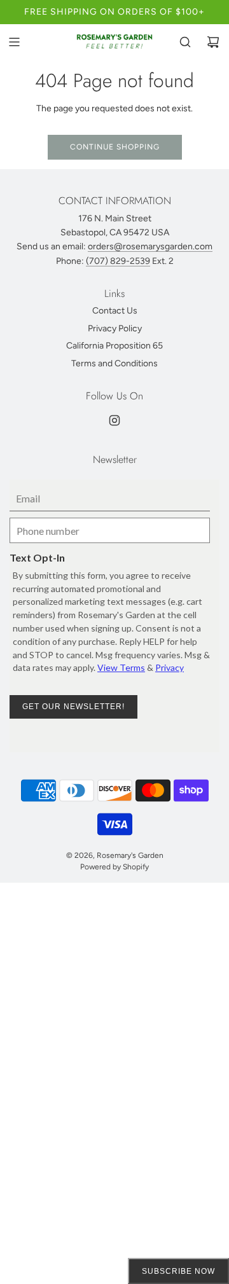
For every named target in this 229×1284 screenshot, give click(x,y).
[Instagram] (114, 420)
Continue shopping (115, 146)
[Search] (185, 42)
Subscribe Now (178, 1271)
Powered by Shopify (114, 866)
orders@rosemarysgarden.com (150, 246)
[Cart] (213, 42)
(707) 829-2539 (118, 261)
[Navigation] (14, 42)
